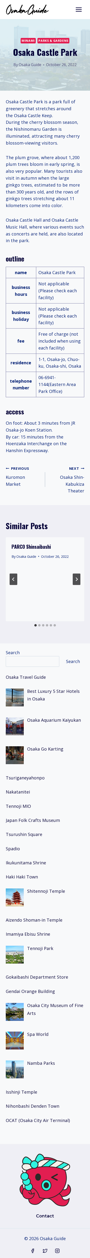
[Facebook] (32, 1251)
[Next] (76, 579)
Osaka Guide (30, 64)
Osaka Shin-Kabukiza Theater (72, 480)
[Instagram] (57, 1251)
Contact (45, 1216)
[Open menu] (78, 9)
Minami (28, 41)
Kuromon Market (17, 476)
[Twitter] (45, 1251)
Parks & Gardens (53, 41)
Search (13, 652)
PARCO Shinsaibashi (31, 546)
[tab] (35, 625)
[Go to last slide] (13, 579)
